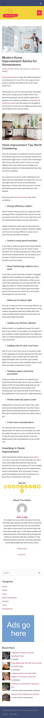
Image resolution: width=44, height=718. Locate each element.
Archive (4, 586)
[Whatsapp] (26, 486)
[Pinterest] (22, 486)
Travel (4, 605)
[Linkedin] (18, 486)
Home (4, 594)
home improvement (21, 197)
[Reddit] (14, 486)
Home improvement (9, 77)
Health (4, 590)
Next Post (22, 554)
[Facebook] (5, 486)
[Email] (39, 486)
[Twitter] (9, 486)
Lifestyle (5, 601)
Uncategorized (7, 609)
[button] (41, 3)
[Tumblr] (34, 486)
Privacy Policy (13, 714)
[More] (22, 491)
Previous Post (22, 548)
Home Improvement (22, 69)
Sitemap (5, 714)
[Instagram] (30, 486)
